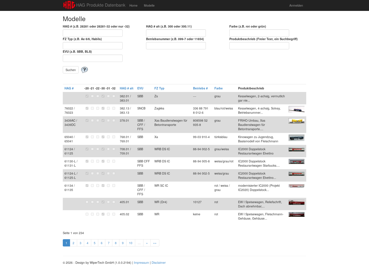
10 (130, 243)
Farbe (218, 88)
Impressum (141, 262)
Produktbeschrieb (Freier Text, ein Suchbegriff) (263, 39)
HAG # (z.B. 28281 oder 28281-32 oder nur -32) (96, 26)
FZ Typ (159, 88)
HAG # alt (126, 88)
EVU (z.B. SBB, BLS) (77, 51)
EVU (140, 88)
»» (155, 243)
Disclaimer (159, 262)
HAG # (69, 88)
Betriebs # (200, 88)
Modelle (149, 5)
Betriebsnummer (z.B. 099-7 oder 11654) (175, 39)
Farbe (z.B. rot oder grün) (247, 26)
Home (133, 5)
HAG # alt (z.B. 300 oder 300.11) (169, 26)
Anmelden (296, 5)
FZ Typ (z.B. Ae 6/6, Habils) (82, 39)
